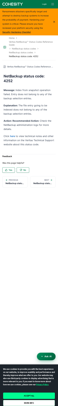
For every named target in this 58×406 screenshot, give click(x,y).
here (12, 136)
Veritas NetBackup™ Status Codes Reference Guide (31, 43)
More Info (29, 403)
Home (12, 38)
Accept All (29, 395)
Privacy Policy (42, 384)
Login (44, 4)
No (24, 170)
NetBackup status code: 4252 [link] (23, 56)
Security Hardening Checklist (16, 32)
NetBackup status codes (24, 48)
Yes (10, 170)
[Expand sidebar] (4, 47)
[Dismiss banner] (54, 21)
